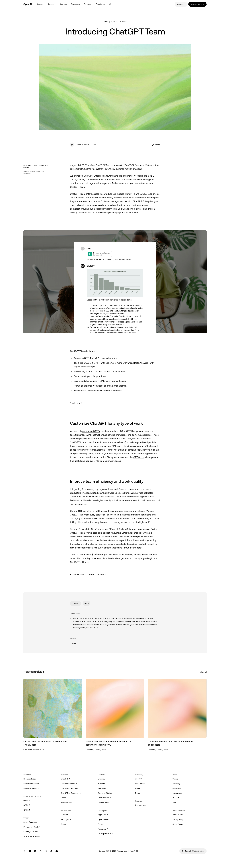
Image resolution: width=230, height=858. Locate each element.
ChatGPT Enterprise (69, 788)
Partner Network (104, 798)
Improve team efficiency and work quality (33, 172)
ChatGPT (75, 603)
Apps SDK (103, 815)
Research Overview (31, 784)
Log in (179, 4)
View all (203, 672)
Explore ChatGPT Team (82, 574)
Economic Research (31, 788)
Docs (63, 824)
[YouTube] (30, 851)
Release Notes (66, 803)
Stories (175, 779)
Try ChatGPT (199, 4)
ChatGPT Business (69, 784)
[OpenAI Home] (27, 4)
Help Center (141, 805)
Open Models (103, 819)
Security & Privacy (30, 832)
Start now (76, 403)
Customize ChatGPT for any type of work (35, 166)
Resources (102, 788)
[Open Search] (110, 4)
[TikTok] (51, 851)
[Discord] (57, 851)
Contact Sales (103, 803)
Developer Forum (105, 834)
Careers (138, 788)
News (137, 793)
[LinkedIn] (35, 851)
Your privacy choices (125, 851)
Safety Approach (30, 822)
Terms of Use (177, 815)
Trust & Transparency (31, 836)
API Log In (66, 819)
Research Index (29, 779)
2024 (86, 603)
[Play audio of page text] (72, 145)
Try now (101, 574)
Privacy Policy (177, 819)
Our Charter (140, 784)
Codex (63, 798)
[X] (24, 851)
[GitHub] (40, 851)
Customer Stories (105, 793)
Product (123, 21)
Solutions (101, 784)
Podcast (175, 798)
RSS (174, 803)
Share (157, 145)
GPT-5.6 (26, 800)
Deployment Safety (31, 827)
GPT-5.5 (26, 805)
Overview (64, 815)
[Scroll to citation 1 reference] (97, 627)
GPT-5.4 (26, 810)
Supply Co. (176, 788)
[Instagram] (46, 851)
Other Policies (177, 824)
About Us (138, 779)
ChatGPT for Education (70, 793)
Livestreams (177, 793)
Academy (176, 784)
